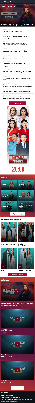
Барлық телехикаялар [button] (17, 274)
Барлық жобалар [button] (17, 214)
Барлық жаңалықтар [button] (17, 103)
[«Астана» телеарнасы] (9, 2)
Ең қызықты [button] (17, 388)
